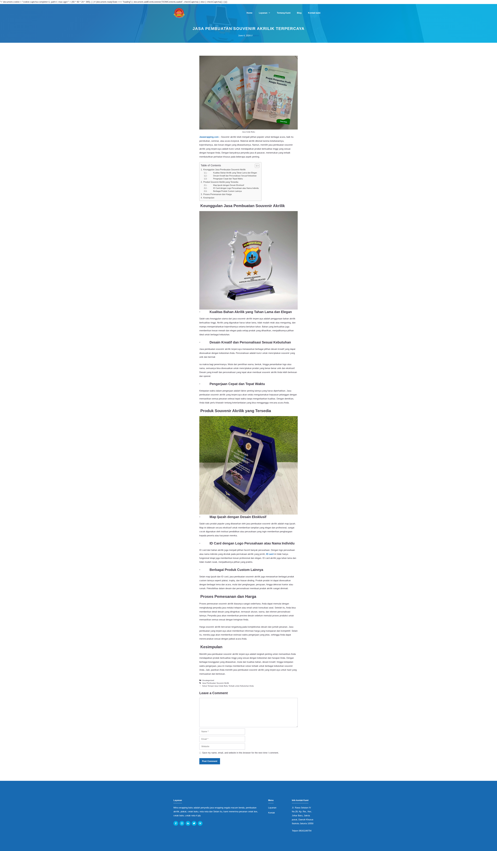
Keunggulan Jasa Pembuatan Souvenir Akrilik (224, 169)
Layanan (263, 13)
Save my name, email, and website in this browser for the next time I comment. (240, 753)
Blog (299, 13)
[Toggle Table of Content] (256, 166)
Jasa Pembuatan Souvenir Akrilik (215, 683)
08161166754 (305, 831)
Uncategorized (208, 680)
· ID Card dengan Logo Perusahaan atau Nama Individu (233, 188)
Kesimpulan (208, 197)
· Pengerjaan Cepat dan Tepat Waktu (225, 179)
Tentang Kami (283, 13)
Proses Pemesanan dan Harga (217, 194)
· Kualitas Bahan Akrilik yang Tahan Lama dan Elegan (232, 173)
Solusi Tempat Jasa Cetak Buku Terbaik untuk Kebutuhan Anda (228, 686)
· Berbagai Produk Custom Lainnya (224, 191)
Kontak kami (314, 13)
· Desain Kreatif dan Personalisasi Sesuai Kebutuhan (232, 176)
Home (249, 13)
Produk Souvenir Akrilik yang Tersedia (220, 182)
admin (256, 35)
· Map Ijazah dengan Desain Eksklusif (225, 185)
